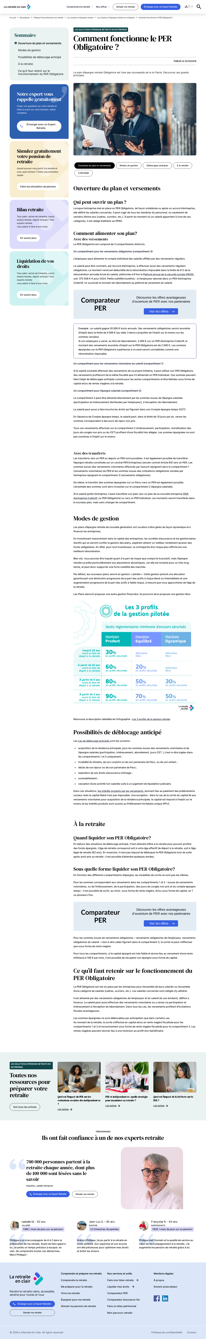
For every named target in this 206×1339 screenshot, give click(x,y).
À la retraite (25, 63)
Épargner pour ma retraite (75, 1299)
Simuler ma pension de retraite (78, 1306)
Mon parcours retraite (119, 1312)
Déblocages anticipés (157, 165)
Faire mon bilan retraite (120, 1280)
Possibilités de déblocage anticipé (39, 57)
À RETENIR (83, 173)
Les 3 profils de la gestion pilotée (151, 719)
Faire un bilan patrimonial (121, 1306)
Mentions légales (163, 1273)
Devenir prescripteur (165, 1286)
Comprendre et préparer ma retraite (81, 1273)
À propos (159, 1280)
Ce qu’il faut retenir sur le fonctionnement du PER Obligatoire (40, 72)
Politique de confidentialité (166, 1332)
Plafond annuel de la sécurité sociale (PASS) (168, 274)
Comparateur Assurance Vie (123, 1299)
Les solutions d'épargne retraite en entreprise (101, 29)
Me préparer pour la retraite (76, 1286)
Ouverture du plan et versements (39, 43)
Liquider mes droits (118, 1286)
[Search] (199, 7)
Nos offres (101, 6)
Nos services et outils (119, 1273)
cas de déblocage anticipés (94, 740)
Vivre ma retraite (70, 1293)
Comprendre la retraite (78, 6)
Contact (191, 1332)
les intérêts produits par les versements (121, 790)
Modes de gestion (29, 50)
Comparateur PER (117, 1293)
